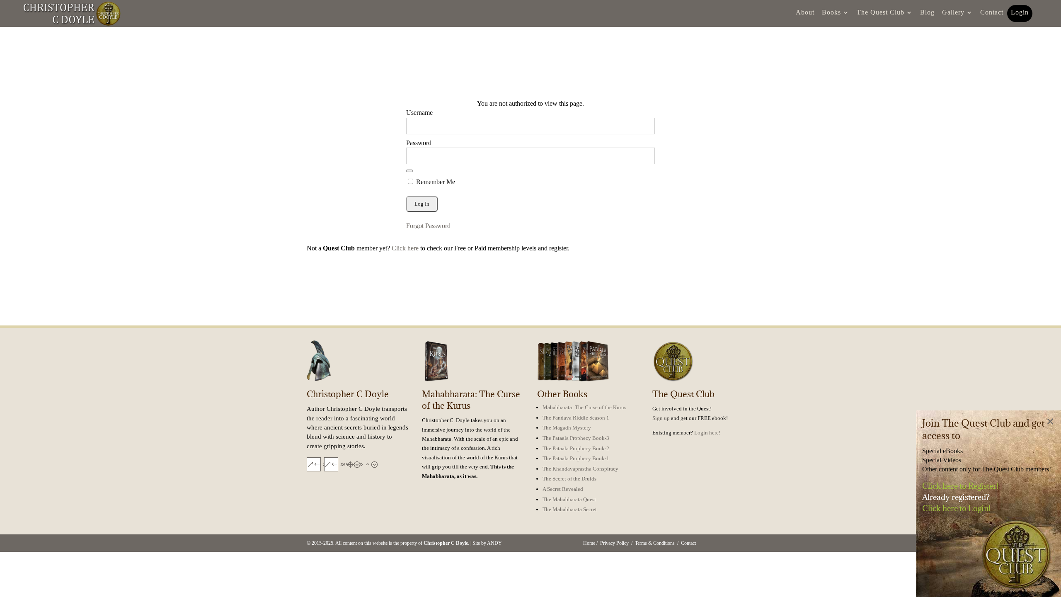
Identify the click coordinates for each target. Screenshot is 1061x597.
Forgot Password (428, 225)
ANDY (494, 543)
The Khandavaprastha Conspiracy (580, 469)
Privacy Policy (614, 543)
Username (419, 112)
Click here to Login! (956, 508)
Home (589, 543)
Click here (405, 248)
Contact (688, 543)
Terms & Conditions (655, 543)
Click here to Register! (960, 486)
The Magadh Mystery (567, 428)
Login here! (707, 433)
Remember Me (434, 181)
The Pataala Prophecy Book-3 (576, 438)
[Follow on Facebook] (313, 464)
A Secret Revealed (563, 489)
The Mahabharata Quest (569, 499)
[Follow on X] (330, 464)
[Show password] (409, 171)
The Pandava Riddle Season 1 (576, 418)
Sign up (661, 418)
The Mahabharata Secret (570, 509)
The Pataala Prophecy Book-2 (576, 448)
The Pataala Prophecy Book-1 (576, 458)
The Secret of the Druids (569, 479)
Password (418, 142)
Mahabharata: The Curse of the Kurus (584, 407)
